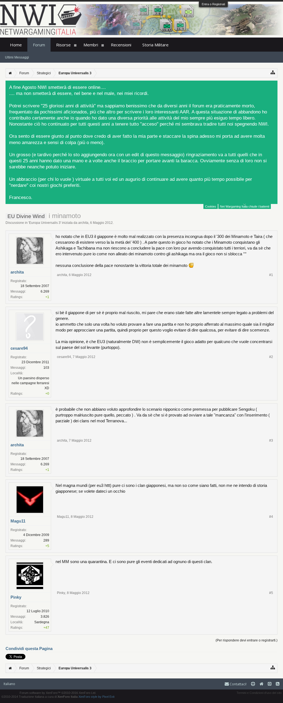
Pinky (16, 597)
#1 (271, 275)
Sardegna (41, 622)
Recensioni (121, 44)
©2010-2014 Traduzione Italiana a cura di (39, 696)
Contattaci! (238, 684)
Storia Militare (155, 44)
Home (16, 44)
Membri (90, 44)
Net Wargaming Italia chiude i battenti (244, 206)
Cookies (210, 206)
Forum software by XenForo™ (58, 692)
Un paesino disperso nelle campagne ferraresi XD (30, 383)
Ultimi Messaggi (17, 57)
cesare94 (19, 348)
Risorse (63, 44)
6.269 (45, 291)
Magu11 (18, 521)
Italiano (9, 683)
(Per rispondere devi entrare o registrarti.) (246, 640)
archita (83, 223)
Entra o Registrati (213, 4)
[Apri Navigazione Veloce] (273, 72)
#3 (271, 440)
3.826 (45, 617)
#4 (271, 517)
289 (46, 540)
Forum (39, 44)
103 (46, 368)
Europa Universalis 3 (45, 223)
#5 (271, 593)
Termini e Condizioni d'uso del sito (259, 692)
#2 (271, 357)
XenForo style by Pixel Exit (96, 696)
